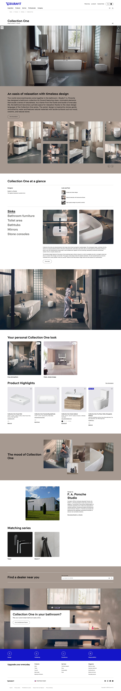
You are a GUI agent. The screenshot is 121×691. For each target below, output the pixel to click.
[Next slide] (112, 166)
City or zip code (65, 575)
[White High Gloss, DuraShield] (89, 422)
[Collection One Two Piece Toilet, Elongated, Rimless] (101, 399)
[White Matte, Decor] (64, 421)
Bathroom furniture (21, 216)
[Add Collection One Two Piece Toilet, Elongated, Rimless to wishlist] (111, 389)
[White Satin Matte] (35, 419)
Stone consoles (18, 234)
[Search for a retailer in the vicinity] (111, 578)
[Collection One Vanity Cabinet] (74, 399)
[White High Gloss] (8, 421)
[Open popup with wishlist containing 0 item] (109, 8)
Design (9, 657)
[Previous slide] (109, 645)
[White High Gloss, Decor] (66, 421)
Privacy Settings (49, 687)
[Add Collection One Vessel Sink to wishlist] (31, 389)
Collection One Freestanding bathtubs (45, 414)
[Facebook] (105, 681)
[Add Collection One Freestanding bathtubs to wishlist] (57, 389)
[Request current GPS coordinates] (109, 578)
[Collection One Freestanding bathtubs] (47, 399)
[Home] (11, 681)
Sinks (11, 211)
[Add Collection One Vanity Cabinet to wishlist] (84, 389)
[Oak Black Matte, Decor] (62, 421)
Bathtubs (14, 225)
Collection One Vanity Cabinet (70, 414)
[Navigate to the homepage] (14, 4)
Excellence (64, 657)
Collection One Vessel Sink (15, 414)
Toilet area (15, 220)
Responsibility (92, 657)
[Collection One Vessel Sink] (20, 399)
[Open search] (112, 8)
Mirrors (13, 229)
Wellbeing (37, 657)
